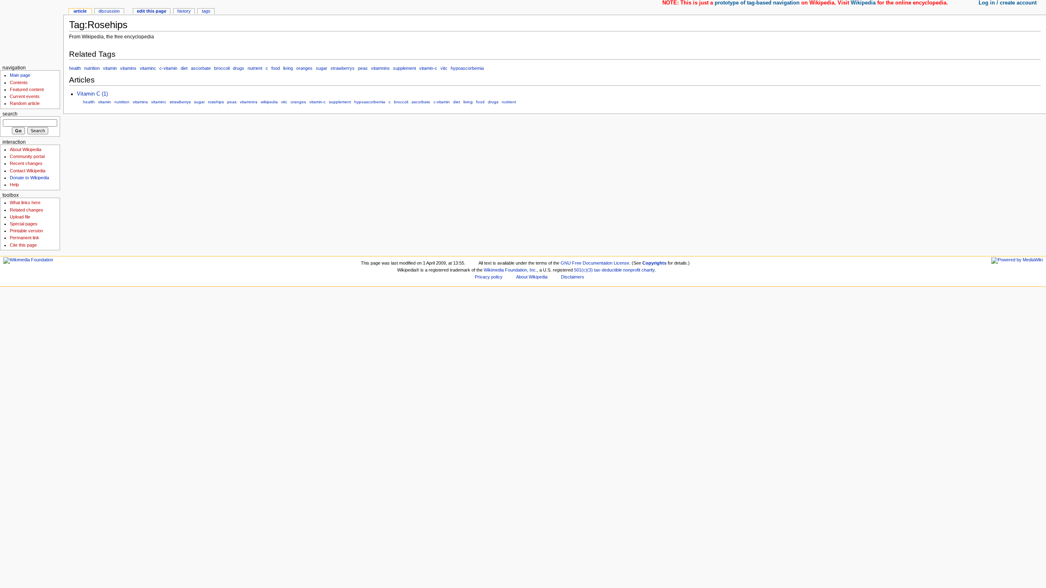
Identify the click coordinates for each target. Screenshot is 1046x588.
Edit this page (151, 11)
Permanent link (24, 237)
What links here (25, 202)
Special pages (24, 223)
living (288, 68)
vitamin (110, 68)
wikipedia (269, 102)
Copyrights (654, 263)
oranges (304, 68)
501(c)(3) (583, 269)
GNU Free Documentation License (595, 263)
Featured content (27, 89)
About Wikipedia (25, 149)
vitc (443, 68)
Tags (206, 11)
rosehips (216, 102)
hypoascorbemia (467, 68)
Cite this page (23, 245)
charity (648, 269)
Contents (19, 82)
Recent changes (26, 163)
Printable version (26, 230)
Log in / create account (1008, 3)
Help (14, 184)
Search (10, 113)
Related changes (26, 209)
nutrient (255, 68)
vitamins (128, 68)
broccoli (222, 68)
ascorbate (201, 68)
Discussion (109, 11)
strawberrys (343, 68)
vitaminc (148, 68)
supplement (404, 68)
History (184, 11)
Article (80, 11)
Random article (25, 103)
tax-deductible (608, 269)
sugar (321, 68)
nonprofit (631, 269)
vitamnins (380, 68)
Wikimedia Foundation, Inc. (510, 269)
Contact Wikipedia (27, 170)
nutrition (92, 68)
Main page (20, 75)
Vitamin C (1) (92, 94)
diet (184, 68)
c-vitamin (168, 68)
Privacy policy (489, 276)
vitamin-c (428, 68)
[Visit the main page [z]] (31, 31)
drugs (238, 68)
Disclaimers (572, 276)
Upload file (20, 216)
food (275, 68)
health (75, 68)
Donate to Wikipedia (29, 177)
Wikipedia (863, 3)
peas (363, 68)
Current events (25, 96)
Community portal (27, 156)
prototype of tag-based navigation (757, 3)
